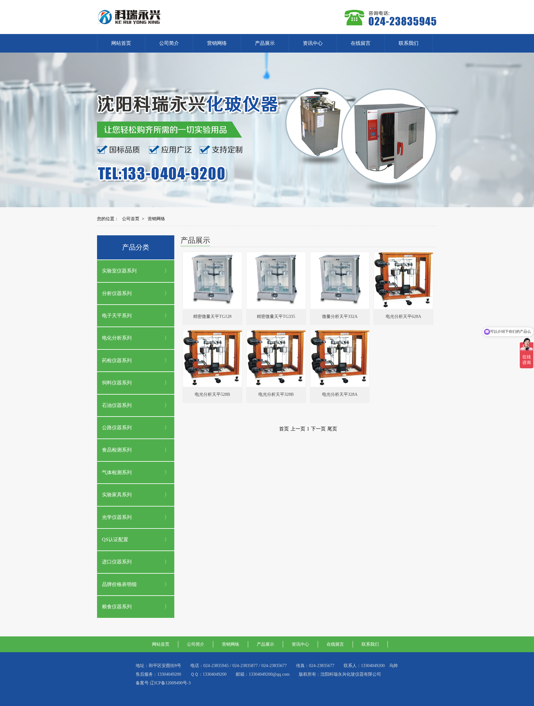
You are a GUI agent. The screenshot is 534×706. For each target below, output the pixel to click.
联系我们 (408, 43)
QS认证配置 (115, 539)
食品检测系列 (117, 449)
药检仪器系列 (117, 360)
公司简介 (169, 43)
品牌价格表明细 (119, 584)
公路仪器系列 (117, 427)
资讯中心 (313, 43)
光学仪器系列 (117, 517)
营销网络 (217, 43)
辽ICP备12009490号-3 (170, 683)
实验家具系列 (117, 494)
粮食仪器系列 (117, 606)
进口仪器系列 (117, 561)
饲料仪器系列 (117, 382)
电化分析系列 (117, 337)
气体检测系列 (117, 472)
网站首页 (121, 43)
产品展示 (265, 43)
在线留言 (361, 43)
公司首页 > (133, 218)
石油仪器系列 (117, 405)
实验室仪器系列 (119, 270)
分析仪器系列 (117, 293)
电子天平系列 (117, 315)
